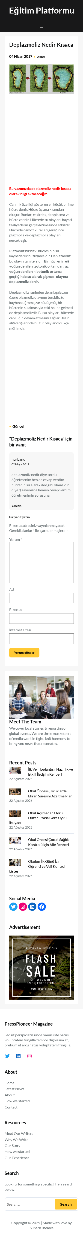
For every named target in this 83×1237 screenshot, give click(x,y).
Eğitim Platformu (41, 10)
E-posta (15, 609)
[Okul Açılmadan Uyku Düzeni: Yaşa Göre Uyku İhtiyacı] (16, 814)
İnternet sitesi (20, 630)
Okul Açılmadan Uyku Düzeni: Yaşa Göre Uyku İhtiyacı (38, 818)
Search (66, 1204)
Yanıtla (16, 506)
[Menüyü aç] (41, 27)
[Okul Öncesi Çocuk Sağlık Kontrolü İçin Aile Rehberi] (16, 841)
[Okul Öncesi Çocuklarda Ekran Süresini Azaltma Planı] (16, 792)
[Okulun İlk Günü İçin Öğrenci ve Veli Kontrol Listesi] (16, 863)
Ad (11, 589)
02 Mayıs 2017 (20, 464)
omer (41, 56)
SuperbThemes (41, 1228)
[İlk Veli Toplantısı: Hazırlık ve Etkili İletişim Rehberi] (16, 771)
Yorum (15, 539)
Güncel (18, 426)
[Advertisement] (41, 138)
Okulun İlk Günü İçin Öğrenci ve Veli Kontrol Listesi (37, 866)
